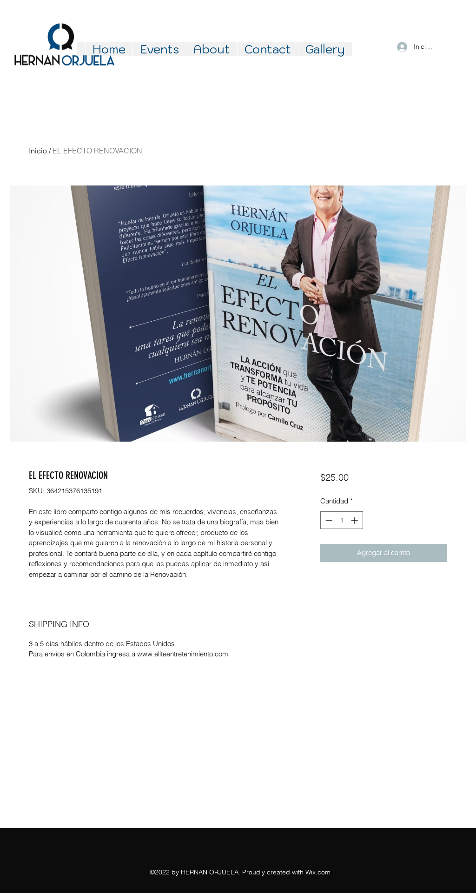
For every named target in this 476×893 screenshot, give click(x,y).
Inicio (38, 150)
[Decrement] (328, 520)
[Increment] (355, 520)
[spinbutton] (341, 520)
